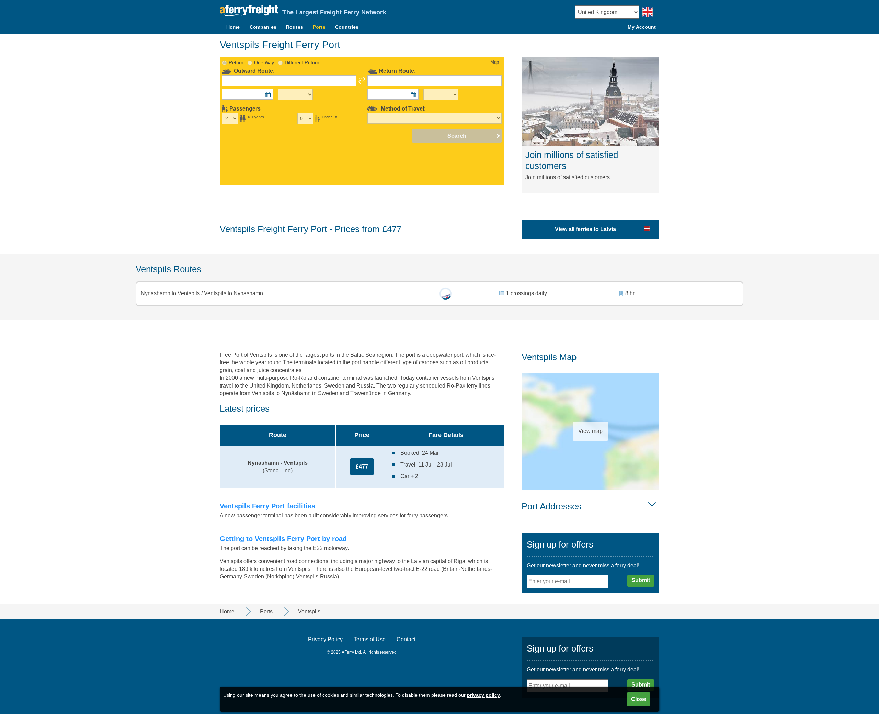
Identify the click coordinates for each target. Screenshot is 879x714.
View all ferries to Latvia (585, 229)
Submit (640, 580)
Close (638, 699)
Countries (346, 27)
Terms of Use (370, 639)
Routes (294, 27)
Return (236, 62)
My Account (642, 27)
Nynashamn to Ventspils (171, 293)
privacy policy (483, 695)
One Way (264, 62)
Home (233, 27)
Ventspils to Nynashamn (233, 293)
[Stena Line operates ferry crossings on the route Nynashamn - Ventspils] (445, 293)
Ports (319, 27)
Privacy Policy (325, 639)
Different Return (302, 62)
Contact (406, 639)
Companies (263, 27)
